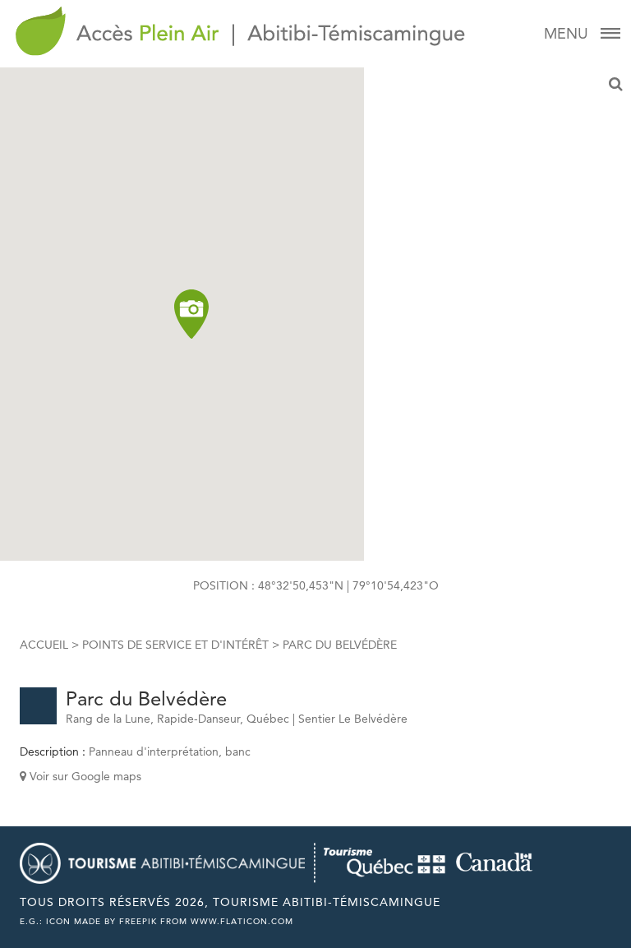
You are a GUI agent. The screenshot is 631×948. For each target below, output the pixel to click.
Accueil (44, 644)
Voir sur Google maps (83, 776)
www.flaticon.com (242, 921)
